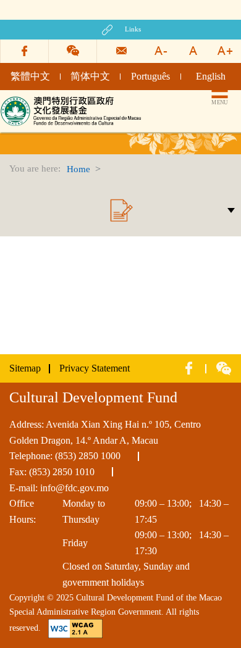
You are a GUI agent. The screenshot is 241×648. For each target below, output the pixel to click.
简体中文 (90, 76)
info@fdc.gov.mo (74, 488)
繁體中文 (30, 76)
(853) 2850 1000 (87, 456)
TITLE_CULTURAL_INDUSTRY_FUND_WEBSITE (72, 100)
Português (150, 76)
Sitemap (25, 368)
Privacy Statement (94, 368)
